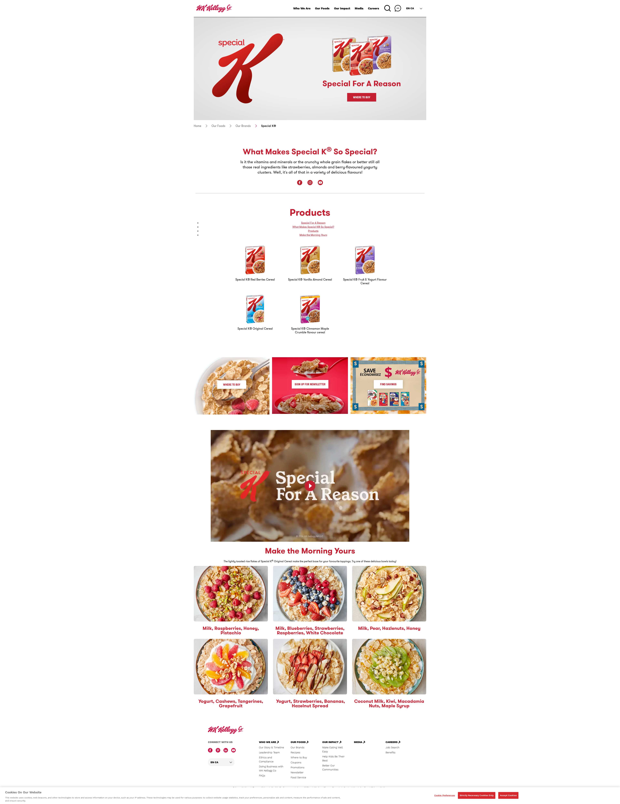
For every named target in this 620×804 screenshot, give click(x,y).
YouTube (320, 182)
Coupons (296, 762)
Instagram (310, 182)
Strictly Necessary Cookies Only (477, 795)
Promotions (297, 767)
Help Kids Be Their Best (333, 758)
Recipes (295, 752)
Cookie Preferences (444, 795)
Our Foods (322, 8)
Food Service (298, 777)
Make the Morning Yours (313, 234)
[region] (310, 795)
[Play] (310, 486)
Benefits (390, 752)
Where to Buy (361, 97)
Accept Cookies (508, 795)
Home (197, 126)
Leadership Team (269, 752)
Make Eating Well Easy (332, 749)
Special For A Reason (313, 222)
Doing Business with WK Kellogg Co (271, 768)
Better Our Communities (330, 767)
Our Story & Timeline (271, 747)
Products (313, 230)
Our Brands (243, 126)
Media (359, 8)
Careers (373, 8)
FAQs (262, 775)
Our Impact (342, 8)
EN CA (410, 8)
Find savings (388, 384)
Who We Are (301, 8)
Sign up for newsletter (310, 384)
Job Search (392, 747)
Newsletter (297, 772)
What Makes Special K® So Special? (313, 226)
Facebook (299, 182)
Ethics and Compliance (266, 759)
